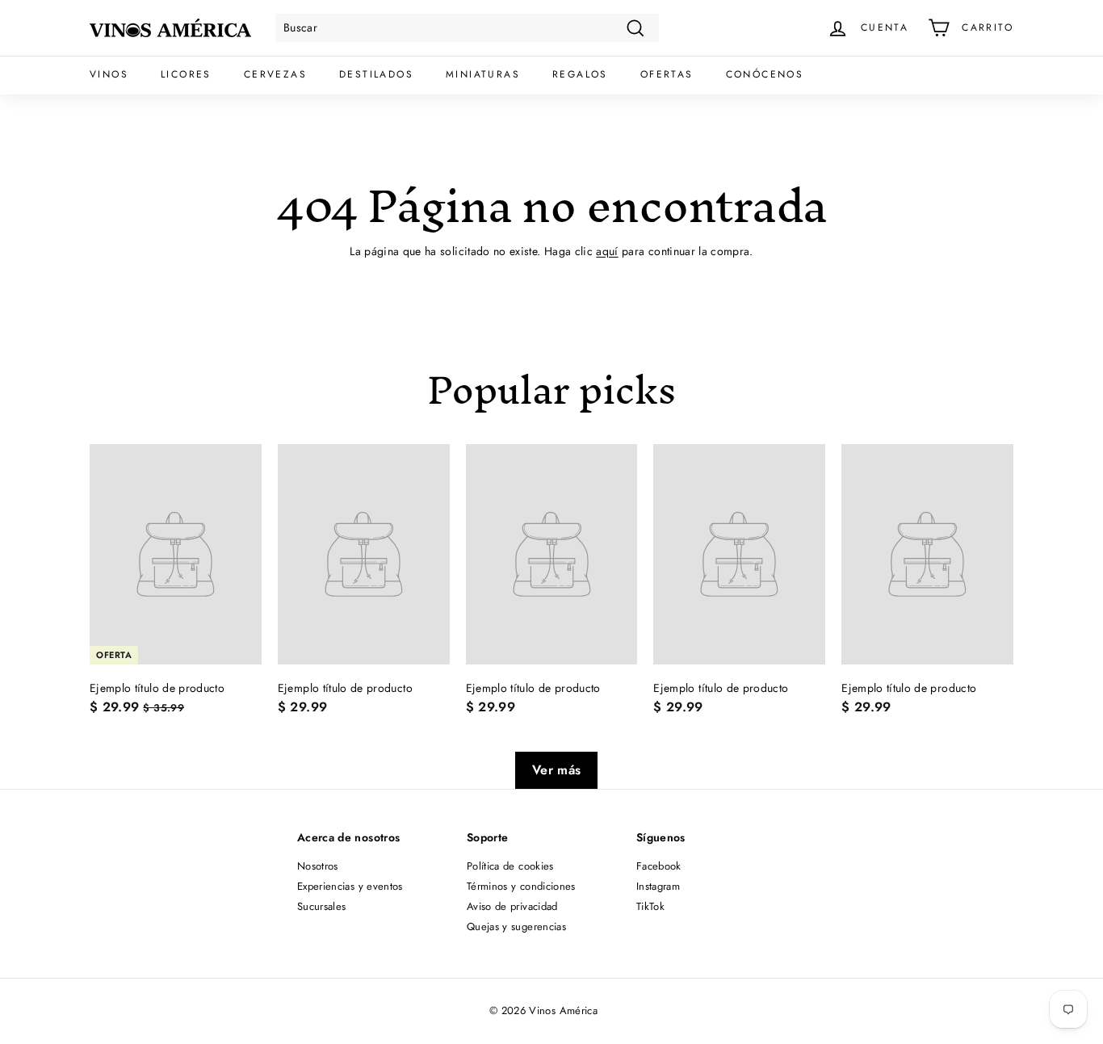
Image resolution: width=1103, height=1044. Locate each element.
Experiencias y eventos (350, 886)
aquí (607, 251)
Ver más (556, 770)
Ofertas (667, 74)
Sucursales (321, 906)
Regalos (580, 74)
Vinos (109, 74)
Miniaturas (483, 74)
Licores (186, 74)
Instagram (658, 886)
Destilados (376, 74)
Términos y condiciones (521, 886)
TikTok (650, 906)
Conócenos (765, 74)
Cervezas (275, 74)
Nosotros (317, 866)
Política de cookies (510, 866)
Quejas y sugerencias (516, 926)
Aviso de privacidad (512, 906)
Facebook (659, 866)
